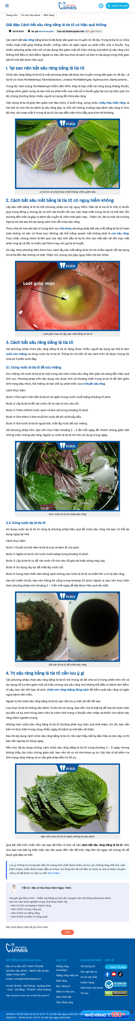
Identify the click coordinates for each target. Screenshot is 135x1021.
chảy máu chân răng (112, 103)
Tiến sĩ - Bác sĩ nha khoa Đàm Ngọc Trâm (46, 887)
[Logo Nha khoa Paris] (16, 951)
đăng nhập (23, 927)
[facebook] (107, 975)
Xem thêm (53, 873)
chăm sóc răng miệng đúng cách (68, 689)
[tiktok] (120, 975)
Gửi (67, 932)
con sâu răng (120, 233)
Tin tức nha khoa (30, 15)
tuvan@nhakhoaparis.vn (27, 978)
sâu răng (28, 40)
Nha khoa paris (46, 31)
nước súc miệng (16, 354)
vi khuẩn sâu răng (93, 383)
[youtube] (113, 975)
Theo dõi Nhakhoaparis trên (70, 31)
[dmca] (116, 996)
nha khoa (65, 228)
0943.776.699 (35, 966)
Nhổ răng (49, 15)
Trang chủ (11, 15)
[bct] (116, 989)
